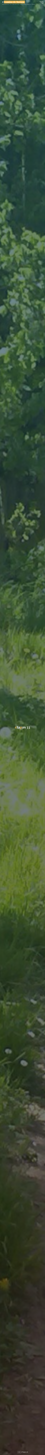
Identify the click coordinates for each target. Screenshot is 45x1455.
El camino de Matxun (13, 2)
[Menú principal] (41, 2)
